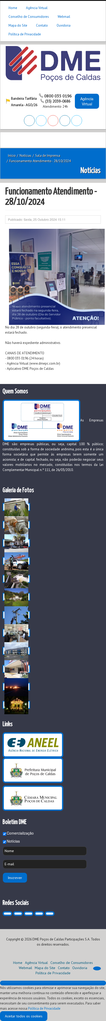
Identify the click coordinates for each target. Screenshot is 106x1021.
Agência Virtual (37, 8)
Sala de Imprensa (47, 155)
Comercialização (20, 833)
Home (12, 8)
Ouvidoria (63, 25)
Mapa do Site (17, 25)
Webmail (64, 16)
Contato (42, 25)
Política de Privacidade (24, 34)
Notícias (13, 841)
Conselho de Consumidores (28, 16)
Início (12, 155)
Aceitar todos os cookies (23, 1016)
